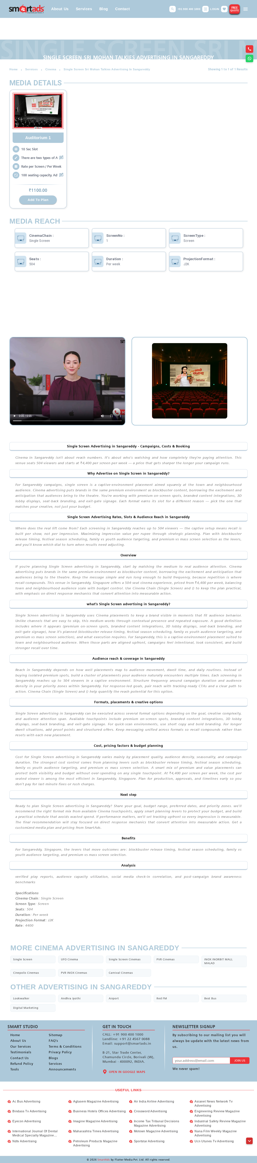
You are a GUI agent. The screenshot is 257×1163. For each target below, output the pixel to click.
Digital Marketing (25, 1008)
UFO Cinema (69, 959)
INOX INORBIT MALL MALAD (218, 961)
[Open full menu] (245, 9)
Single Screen (22, 959)
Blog (103, 9)
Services (84, 9)
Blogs (53, 1058)
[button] (172, 9)
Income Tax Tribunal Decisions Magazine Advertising (156, 1123)
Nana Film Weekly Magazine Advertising (216, 1133)
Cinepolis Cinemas (26, 972)
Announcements (62, 1069)
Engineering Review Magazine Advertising (217, 1113)
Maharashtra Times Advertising (96, 1131)
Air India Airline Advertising (154, 1101)
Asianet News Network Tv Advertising (214, 1103)
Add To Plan (38, 200)
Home (15, 1035)
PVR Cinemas (166, 959)
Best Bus (210, 998)
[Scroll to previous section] (249, 1132)
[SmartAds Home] (27, 9)
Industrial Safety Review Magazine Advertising (220, 1123)
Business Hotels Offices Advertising (99, 1111)
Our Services (20, 1046)
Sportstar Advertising (149, 1141)
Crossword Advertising (150, 1111)
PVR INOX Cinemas (74, 972)
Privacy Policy (60, 1052)
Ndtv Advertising (24, 1141)
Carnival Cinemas (121, 972)
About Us (60, 9)
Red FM (162, 998)
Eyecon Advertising (26, 1121)
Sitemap (55, 1035)
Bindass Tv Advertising (29, 1111)
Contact (122, 9)
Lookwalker (21, 998)
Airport (114, 998)
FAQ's (53, 1041)
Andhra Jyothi (71, 998)
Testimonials (20, 1052)
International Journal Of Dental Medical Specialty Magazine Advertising (35, 1134)
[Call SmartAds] (249, 49)
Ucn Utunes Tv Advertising (214, 1141)
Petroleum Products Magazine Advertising (95, 1143)
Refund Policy (21, 1064)
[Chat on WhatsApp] (249, 58)
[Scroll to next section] (249, 1141)
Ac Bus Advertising (26, 1101)
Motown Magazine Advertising (156, 1131)
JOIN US (239, 1060)
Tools (14, 1069)
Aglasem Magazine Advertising (96, 1101)
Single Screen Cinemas (125, 959)
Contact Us (19, 1058)
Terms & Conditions (62, 1046)
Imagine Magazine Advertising (95, 1121)
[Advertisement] (128, 306)
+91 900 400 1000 (189, 9)
